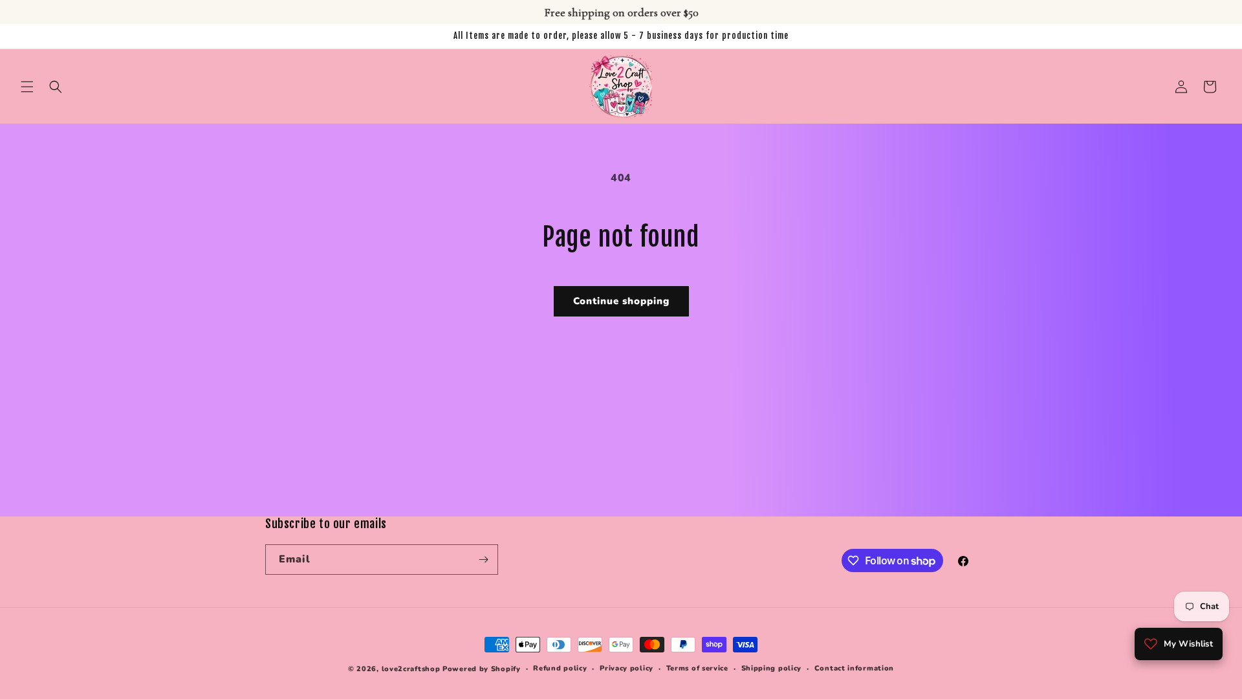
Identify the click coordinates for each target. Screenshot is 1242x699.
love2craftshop (411, 669)
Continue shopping (621, 300)
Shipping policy (771, 668)
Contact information (854, 668)
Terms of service (697, 668)
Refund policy (560, 668)
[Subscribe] (483, 559)
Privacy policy (626, 668)
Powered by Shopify (481, 669)
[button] (27, 86)
